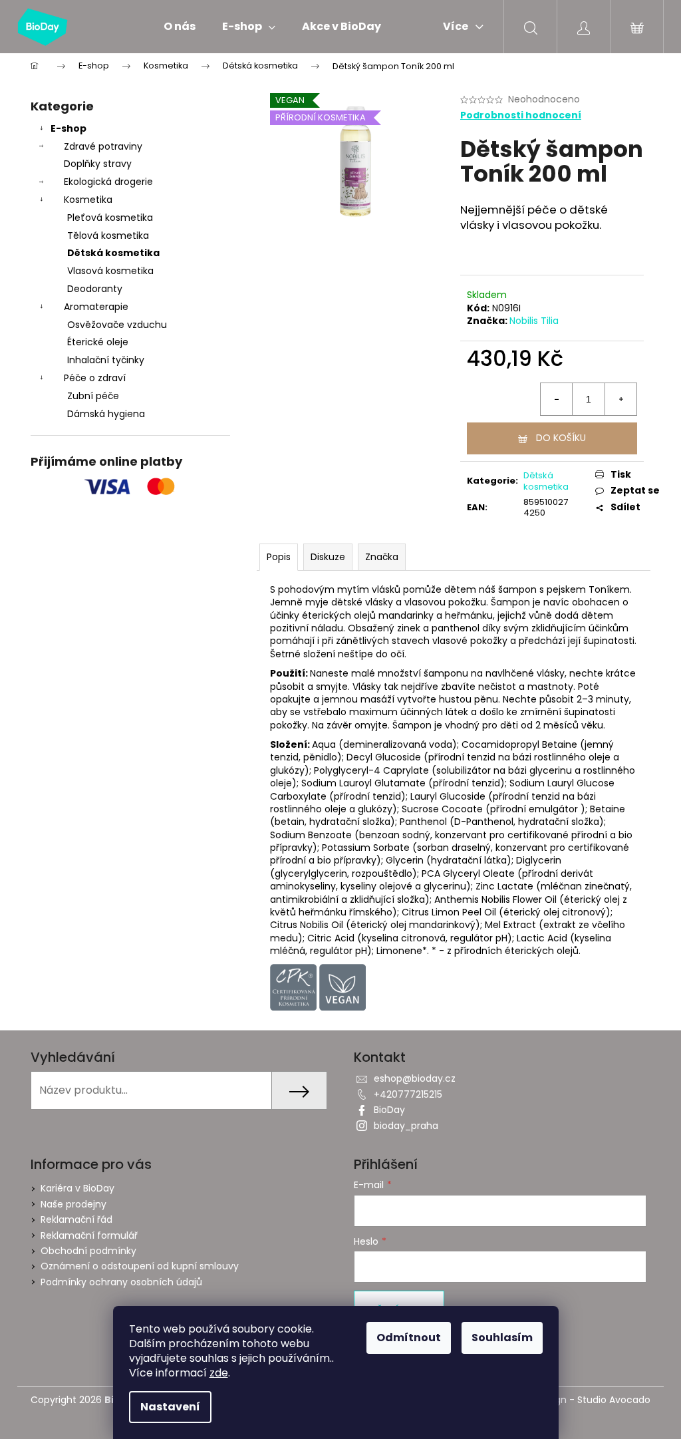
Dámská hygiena (106, 413)
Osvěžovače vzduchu (117, 324)
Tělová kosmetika (108, 235)
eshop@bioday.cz (415, 1078)
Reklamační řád (76, 1219)
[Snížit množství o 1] (557, 399)
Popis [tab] (279, 556)
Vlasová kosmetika (110, 270)
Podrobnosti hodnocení (520, 115)
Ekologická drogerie (108, 181)
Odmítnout (408, 1337)
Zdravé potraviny (103, 146)
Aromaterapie (96, 306)
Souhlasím (502, 1337)
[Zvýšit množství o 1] (620, 399)
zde (218, 1372)
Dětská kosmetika (113, 252)
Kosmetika (88, 199)
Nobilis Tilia (534, 320)
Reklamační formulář (89, 1235)
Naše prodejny (73, 1204)
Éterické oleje (97, 342)
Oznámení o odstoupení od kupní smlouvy (140, 1266)
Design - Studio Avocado (592, 1400)
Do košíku (561, 437)
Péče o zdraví (95, 378)
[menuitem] (179, 26)
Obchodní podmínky (88, 1250)
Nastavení (170, 1406)
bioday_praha (406, 1125)
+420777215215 (408, 1094)
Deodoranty (94, 288)
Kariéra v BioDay (77, 1188)
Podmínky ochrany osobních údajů (121, 1282)
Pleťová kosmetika (110, 217)
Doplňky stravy (98, 163)
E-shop (68, 128)
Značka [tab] (381, 556)
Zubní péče (93, 395)
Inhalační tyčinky (105, 360)
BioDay (389, 1109)
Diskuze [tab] (328, 556)
